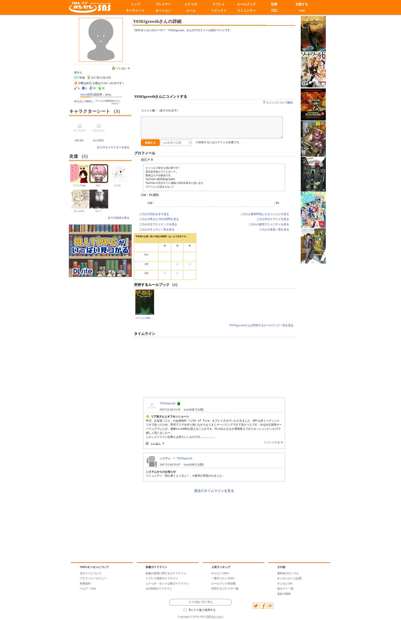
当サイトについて (91, 573)
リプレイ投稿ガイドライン (162, 578)
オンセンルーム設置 (289, 578)
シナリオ (191, 4)
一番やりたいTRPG (223, 578)
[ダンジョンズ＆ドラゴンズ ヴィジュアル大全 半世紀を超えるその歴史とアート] (313, 104)
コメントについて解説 (279, 102)
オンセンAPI (284, 583)
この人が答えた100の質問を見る (159, 219)
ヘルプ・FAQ (88, 588)
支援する (302, 4)
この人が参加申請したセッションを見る (264, 214)
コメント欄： (160, 110)
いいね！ (156, 443)
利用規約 (85, 583)
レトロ (117, 185)
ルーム (191, 10)
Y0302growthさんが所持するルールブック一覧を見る (261, 325)
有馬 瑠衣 (79, 140)
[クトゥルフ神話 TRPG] (144, 301)
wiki (302, 10)
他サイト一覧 (285, 588)
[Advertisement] (179, 63)
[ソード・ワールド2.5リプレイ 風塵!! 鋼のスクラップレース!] (313, 138)
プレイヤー (163, 4)
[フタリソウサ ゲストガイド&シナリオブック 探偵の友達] (313, 245)
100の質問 (86, 94)
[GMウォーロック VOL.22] (313, 209)
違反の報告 (284, 593)
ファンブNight (79, 185)
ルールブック (246, 4)
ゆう (98, 185)
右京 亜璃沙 (98, 140)
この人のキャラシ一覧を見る (156, 229)
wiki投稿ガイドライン (159, 588)
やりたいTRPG (220, 573)
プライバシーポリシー (93, 578)
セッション (163, 10)
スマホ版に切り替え (200, 602)
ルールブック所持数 (223, 583)
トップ (135, 4)
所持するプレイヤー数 (225, 588)
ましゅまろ (79, 211)
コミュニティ (246, 10)
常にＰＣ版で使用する (202, 609)
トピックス (219, 10)
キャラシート (135, 10)
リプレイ (218, 4)
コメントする (272, 442)
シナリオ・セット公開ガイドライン (167, 583)
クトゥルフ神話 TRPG (146, 318)
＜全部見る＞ (115, 104)
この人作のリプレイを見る (272, 219)
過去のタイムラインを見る (214, 490)
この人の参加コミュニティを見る (268, 224)
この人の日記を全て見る (154, 214)
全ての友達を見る (118, 217)
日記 (274, 10)
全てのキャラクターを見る (113, 147)
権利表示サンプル (288, 573)
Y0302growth (167, 403)
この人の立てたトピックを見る (158, 224)
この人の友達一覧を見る (274, 229)
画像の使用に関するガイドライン (166, 573)
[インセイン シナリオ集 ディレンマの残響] (313, 174)
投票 (274, 4)
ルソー (98, 211)
